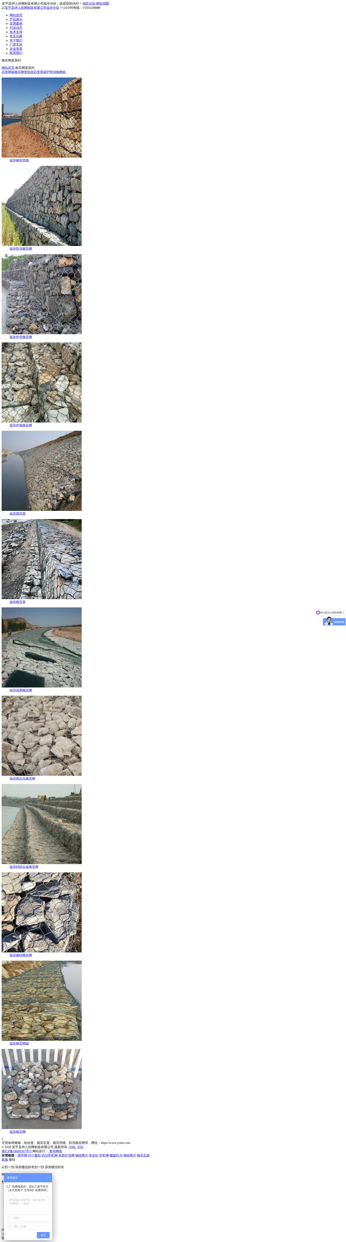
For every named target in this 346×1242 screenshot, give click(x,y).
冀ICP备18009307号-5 (17, 1151)
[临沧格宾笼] (42, 598)
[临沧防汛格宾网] (42, 245)
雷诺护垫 (46, 72)
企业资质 (16, 48)
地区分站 (88, 3)
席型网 (22, 1155)
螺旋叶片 (116, 1155)
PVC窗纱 (34, 1155)
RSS (80, 1147)
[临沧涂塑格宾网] (42, 686)
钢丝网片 (81, 1155)
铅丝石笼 (33, 72)
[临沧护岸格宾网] (42, 333)
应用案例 (16, 23)
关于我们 (16, 40)
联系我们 (16, 53)
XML (72, 1147)
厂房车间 (16, 44)
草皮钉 (94, 1155)
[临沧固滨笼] (42, 509)
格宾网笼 (20, 72)
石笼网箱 (8, 72)
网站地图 (102, 3)
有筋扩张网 (66, 1155)
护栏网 (104, 1155)
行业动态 (16, 27)
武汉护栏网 (50, 1155)
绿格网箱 (59, 72)
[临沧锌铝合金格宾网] (42, 863)
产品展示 (16, 19)
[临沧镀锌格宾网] (42, 951)
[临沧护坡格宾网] (42, 421)
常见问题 (16, 36)
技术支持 (16, 32)
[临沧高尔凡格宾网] (42, 774)
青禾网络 (55, 1151)
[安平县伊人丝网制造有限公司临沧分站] (30, 7)
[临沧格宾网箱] (42, 1039)
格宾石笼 (143, 1155)
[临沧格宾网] (42, 1128)
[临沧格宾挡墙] (42, 156)
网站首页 (16, 15)
